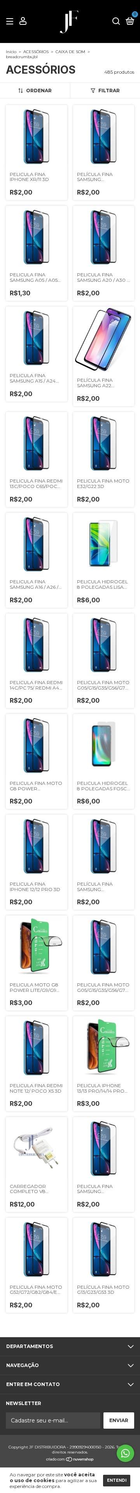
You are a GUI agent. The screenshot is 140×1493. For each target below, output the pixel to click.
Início (11, 51)
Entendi (116, 1480)
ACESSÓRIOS (36, 51)
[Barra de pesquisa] (116, 21)
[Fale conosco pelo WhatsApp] (125, 1453)
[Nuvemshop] (70, 1460)
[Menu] (11, 21)
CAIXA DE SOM (70, 51)
